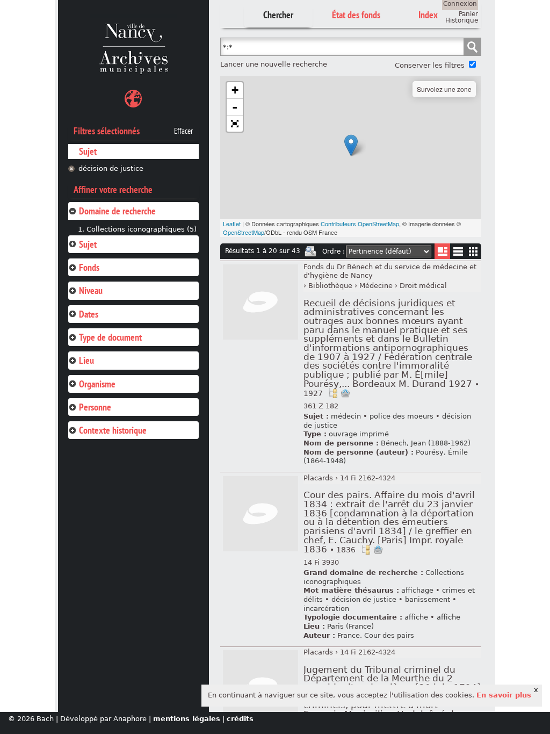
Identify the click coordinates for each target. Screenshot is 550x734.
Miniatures (473, 251)
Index (428, 15)
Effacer (183, 131)
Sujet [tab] (88, 244)
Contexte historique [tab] (113, 430)
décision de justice (110, 168)
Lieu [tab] (86, 360)
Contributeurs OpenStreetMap (360, 223)
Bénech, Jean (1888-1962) (426, 443)
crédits (240, 719)
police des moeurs (401, 416)
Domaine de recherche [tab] (117, 211)
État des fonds (356, 15)
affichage (417, 590)
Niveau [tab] (91, 290)
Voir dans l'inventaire (333, 393)
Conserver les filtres (430, 65)
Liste (442, 251)
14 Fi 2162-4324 (367, 478)
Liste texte (458, 253)
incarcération (326, 609)
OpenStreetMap (243, 232)
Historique (461, 20)
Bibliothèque (330, 286)
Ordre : (333, 251)
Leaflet (232, 223)
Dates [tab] (88, 314)
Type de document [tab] (110, 337)
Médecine (376, 286)
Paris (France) (350, 626)
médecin (346, 416)
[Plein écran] (235, 124)
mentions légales (186, 719)
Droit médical (423, 286)
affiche (416, 617)
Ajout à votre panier (345, 393)
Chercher (278, 15)
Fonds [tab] (89, 267)
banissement (427, 599)
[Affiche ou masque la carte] (133, 100)
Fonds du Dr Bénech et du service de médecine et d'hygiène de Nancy (389, 271)
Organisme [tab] (97, 384)
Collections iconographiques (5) (141, 229)
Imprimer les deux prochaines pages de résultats (310, 251)
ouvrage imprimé (359, 434)
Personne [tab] (95, 407)
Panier (468, 14)
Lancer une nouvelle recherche (273, 64)
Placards (318, 478)
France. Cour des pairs (375, 635)
